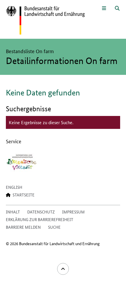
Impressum (73, 212)
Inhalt (13, 212)
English (14, 187)
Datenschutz (41, 212)
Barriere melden (23, 227)
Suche (54, 227)
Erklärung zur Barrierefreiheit (39, 219)
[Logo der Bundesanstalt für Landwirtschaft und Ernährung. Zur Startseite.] (45, 20)
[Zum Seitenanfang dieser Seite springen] (63, 269)
